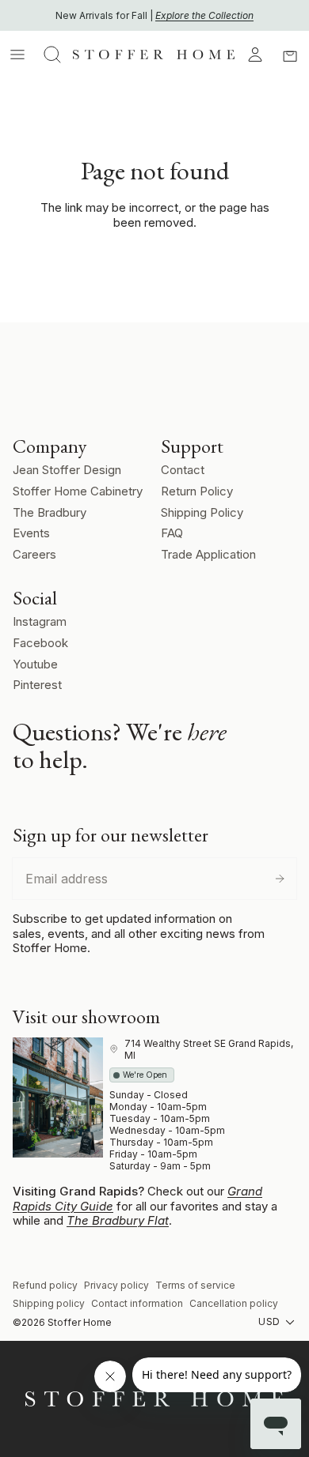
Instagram (40, 621)
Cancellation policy (233, 1303)
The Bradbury (49, 512)
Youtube (35, 664)
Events (31, 532)
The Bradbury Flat (118, 1220)
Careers (34, 554)
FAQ (172, 532)
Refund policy (45, 1285)
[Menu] (17, 54)
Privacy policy (116, 1285)
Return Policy (197, 491)
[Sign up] (279, 878)
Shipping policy (49, 1303)
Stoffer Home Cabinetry (78, 491)
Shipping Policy (202, 512)
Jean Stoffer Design (67, 469)
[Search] (52, 54)
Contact (182, 469)
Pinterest (37, 684)
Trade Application (208, 554)
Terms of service (195, 1285)
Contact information (137, 1303)
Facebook (40, 642)
